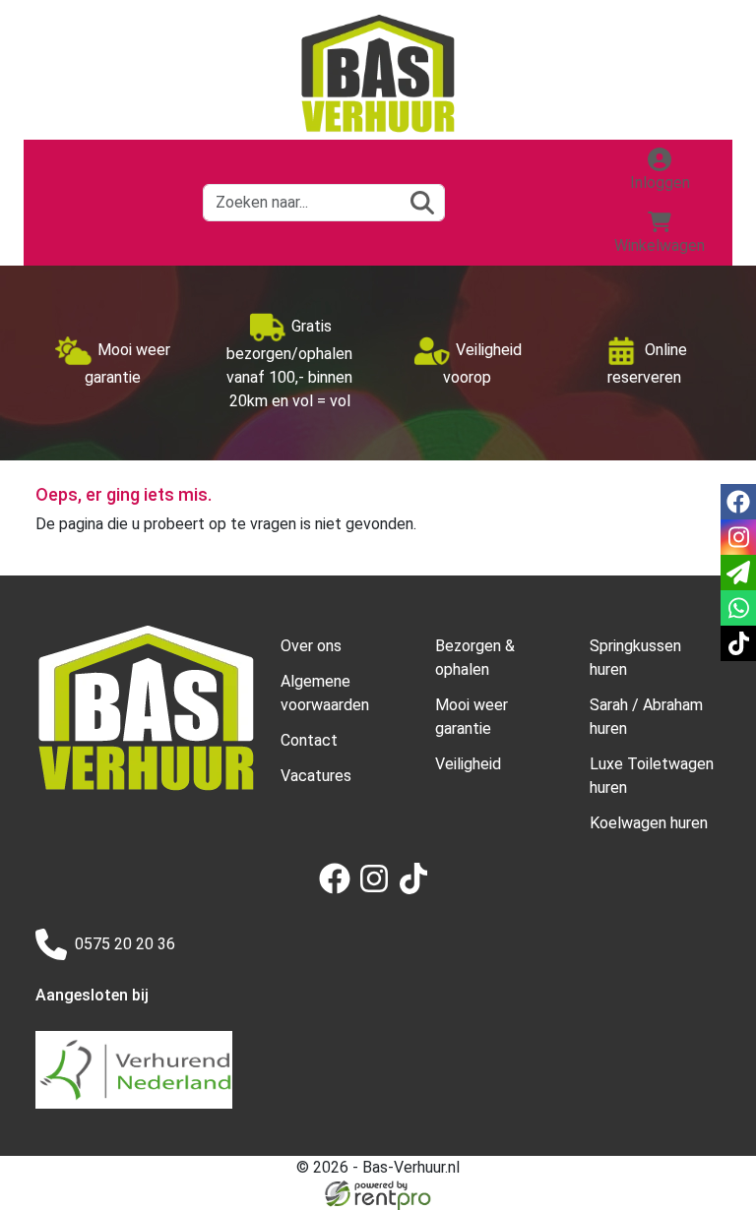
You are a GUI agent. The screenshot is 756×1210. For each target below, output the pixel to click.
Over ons (311, 645)
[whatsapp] (738, 608)
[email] (738, 572)
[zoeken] (422, 202)
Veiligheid (468, 764)
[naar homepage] (378, 74)
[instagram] (378, 888)
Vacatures (316, 775)
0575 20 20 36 (125, 944)
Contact (309, 740)
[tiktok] (417, 888)
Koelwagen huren (649, 823)
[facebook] (338, 888)
